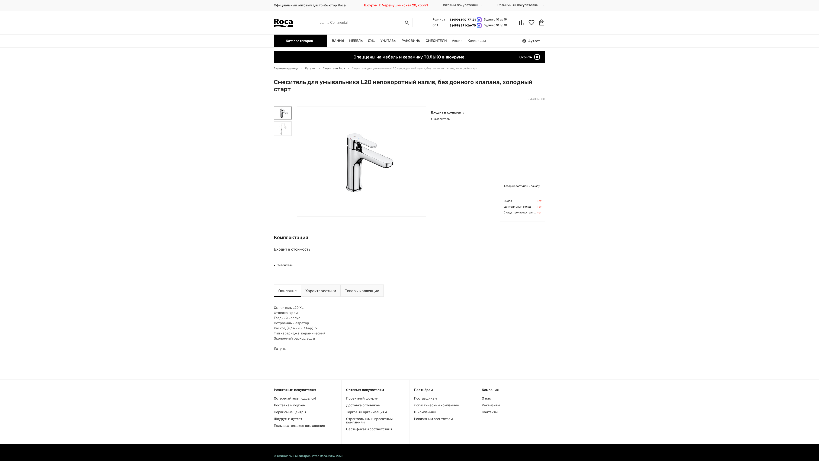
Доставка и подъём (289, 405)
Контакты (490, 412)
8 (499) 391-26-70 (462, 25)
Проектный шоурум (362, 398)
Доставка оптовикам (363, 405)
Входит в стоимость (292, 249)
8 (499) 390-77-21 (462, 20)
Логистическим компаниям (436, 405)
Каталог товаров (299, 41)
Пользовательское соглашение (299, 426)
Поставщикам (425, 398)
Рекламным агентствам (433, 419)
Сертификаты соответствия (369, 429)
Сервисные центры (290, 412)
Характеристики (320, 291)
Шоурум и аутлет (288, 419)
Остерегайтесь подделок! (295, 398)
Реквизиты (491, 405)
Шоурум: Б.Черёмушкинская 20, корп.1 (396, 5)
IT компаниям (425, 412)
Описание (287, 291)
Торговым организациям (366, 412)
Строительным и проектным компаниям (369, 420)
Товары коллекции (362, 291)
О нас (486, 398)
